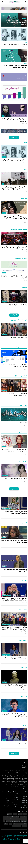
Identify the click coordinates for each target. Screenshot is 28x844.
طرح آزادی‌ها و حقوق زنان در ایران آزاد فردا (13, 821)
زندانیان (17, 819)
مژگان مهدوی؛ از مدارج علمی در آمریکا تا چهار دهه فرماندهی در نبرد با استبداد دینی (14, 450)
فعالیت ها (3, 566)
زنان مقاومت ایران (23, 807)
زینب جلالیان (12, 819)
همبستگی (4, 537)
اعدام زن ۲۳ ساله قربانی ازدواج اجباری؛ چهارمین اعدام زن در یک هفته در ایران (16, 21)
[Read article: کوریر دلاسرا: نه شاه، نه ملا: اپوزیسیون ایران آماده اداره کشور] (14, 561)
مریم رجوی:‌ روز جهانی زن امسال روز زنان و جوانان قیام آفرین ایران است (15, 512)
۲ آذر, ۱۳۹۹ (25, 398)
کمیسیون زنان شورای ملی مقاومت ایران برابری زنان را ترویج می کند (14, 248)
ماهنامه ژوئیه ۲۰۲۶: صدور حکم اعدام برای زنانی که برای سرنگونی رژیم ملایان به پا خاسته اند (14, 218)
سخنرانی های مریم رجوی (6, 508)
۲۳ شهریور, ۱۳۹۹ (24, 425)
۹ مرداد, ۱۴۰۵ (25, 222)
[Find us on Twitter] (25, 833)
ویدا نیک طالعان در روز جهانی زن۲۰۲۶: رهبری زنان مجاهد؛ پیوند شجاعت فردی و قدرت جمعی (14, 599)
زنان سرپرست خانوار (23, 819)
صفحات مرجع (4, 301)
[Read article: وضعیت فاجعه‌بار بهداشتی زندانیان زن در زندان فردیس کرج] (14, 267)
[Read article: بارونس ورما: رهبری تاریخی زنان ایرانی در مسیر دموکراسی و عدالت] (14, 532)
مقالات (3, 361)
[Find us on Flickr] (20, 833)
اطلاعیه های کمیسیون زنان (24, 797)
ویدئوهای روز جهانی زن (6, 655)
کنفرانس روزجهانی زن (5, 624)
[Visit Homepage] (14, 2)
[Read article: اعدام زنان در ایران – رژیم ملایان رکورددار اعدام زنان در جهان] (14, 110)
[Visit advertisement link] (14, 8)
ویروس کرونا (24, 826)
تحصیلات (15, 814)
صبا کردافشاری (23, 821)
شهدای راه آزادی (14, 800)
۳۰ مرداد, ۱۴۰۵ (25, 454)
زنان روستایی (6, 816)
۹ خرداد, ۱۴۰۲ (25, 340)
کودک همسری (14, 826)
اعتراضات (24, 814)
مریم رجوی (6, 796)
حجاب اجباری (9, 814)
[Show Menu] (25, 2)
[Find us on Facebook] (26, 833)
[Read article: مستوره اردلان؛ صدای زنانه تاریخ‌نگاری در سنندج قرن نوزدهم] (14, 677)
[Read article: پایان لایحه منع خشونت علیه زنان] (14, 296)
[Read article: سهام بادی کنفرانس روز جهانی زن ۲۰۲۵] (14, 649)
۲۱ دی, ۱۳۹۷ (25, 251)
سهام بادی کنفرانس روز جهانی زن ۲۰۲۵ (16, 658)
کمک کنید (14, 137)
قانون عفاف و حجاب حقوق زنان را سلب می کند (14, 337)
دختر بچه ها (17, 816)
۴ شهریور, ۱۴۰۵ (22, 24)
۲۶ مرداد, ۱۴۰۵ (25, 280)
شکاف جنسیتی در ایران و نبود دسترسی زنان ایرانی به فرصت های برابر (15, 365)
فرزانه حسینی (23, 743)
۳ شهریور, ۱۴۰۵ (25, 69)
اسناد (3, 116)
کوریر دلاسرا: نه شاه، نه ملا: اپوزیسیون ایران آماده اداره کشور (15, 570)
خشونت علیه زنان (23, 816)
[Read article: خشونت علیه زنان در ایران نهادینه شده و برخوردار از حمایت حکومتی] (14, 385)
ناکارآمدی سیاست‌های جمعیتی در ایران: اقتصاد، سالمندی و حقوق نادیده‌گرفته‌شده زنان (14, 188)
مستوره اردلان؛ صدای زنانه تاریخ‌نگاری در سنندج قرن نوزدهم (16, 686)
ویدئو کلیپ (4, 740)
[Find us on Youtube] (23, 833)
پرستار (20, 826)
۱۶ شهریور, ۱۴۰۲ (24, 123)
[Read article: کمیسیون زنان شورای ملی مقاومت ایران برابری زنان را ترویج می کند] (14, 238)
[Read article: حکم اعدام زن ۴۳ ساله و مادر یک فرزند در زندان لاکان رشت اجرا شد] (14, 55)
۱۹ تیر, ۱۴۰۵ (25, 191)
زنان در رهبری (23, 422)
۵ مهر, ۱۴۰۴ (25, 660)
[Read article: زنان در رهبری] (14, 414)
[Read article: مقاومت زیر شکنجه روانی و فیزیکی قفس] (14, 470)
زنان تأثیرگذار (4, 682)
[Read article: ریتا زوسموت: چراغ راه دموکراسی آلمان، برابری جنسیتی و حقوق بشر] (14, 705)
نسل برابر (6, 823)
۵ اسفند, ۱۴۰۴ (25, 573)
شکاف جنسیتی (5, 819)
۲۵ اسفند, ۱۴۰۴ (24, 602)
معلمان (11, 823)
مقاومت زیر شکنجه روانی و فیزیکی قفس (15, 478)
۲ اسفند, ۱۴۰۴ (25, 516)
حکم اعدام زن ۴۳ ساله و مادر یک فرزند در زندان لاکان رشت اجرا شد (15, 66)
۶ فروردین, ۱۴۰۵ (24, 545)
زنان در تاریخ (4, 711)
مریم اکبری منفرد (16, 823)
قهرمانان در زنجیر (5, 475)
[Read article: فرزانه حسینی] (14, 734)
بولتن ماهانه (4, 213)
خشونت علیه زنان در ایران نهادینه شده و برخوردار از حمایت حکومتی (16, 394)
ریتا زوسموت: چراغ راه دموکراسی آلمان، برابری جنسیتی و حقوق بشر (14, 715)
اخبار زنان (23, 18)
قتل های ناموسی (23, 823)
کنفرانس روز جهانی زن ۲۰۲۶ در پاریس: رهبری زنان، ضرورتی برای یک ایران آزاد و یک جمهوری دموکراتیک (14, 629)
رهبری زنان (11, 816)
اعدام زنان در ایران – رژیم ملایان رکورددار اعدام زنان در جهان (14, 120)
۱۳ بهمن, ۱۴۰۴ (25, 718)
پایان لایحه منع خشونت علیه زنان (17, 305)
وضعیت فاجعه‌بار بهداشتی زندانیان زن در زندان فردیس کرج (14, 277)
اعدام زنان (19, 814)
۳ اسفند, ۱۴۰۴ (25, 633)
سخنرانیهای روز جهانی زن (6, 595)
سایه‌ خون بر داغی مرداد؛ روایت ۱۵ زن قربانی (15, 44)
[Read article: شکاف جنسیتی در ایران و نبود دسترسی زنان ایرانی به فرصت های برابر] (14, 356)
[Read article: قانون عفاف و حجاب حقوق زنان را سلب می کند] (14, 329)
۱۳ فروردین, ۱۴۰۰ (24, 369)
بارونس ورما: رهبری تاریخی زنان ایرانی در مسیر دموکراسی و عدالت (14, 541)
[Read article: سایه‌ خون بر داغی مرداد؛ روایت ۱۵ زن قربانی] (14, 34)
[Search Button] (2, 2)
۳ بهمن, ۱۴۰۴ (25, 689)
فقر (4, 821)
